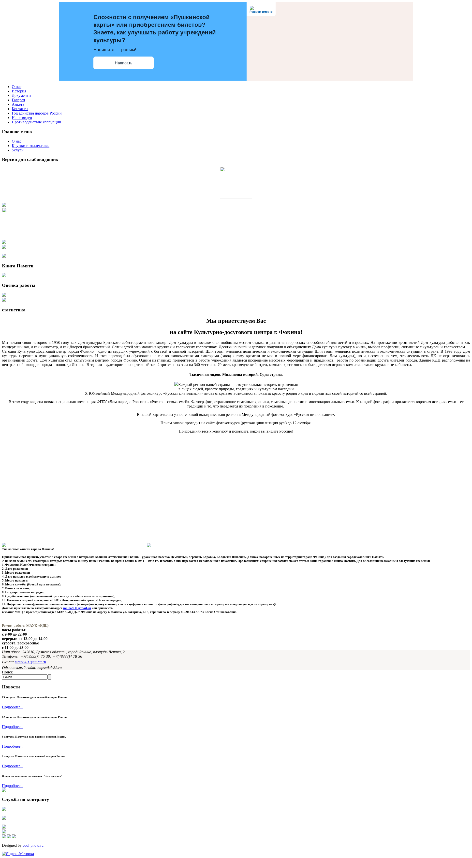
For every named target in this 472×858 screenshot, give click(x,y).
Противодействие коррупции (36, 122)
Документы (21, 95)
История (19, 91)
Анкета (18, 104)
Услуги (18, 150)
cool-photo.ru (33, 845)
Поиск (7, 672)
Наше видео (22, 118)
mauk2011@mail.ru (77, 608)
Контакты (20, 109)
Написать (123, 63)
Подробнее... (12, 707)
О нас (16, 87)
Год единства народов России (37, 113)
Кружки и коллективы (30, 146)
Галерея (18, 100)
